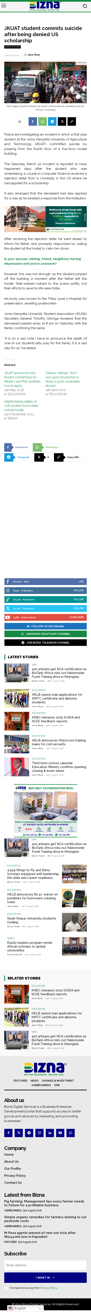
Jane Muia (34, 54)
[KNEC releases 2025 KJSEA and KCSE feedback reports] (16, 721)
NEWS (11, 938)
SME (34, 665)
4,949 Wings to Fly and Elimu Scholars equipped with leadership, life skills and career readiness (33, 874)
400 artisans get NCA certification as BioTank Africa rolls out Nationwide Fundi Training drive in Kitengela (59, 673)
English (20, 1308)
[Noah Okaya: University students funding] (74, 922)
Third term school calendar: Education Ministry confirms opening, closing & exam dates (59, 767)
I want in (43, 1277)
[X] (62, 121)
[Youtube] (60, 1133)
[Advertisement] (45, 526)
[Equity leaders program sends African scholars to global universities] (74, 946)
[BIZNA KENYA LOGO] (45, 6)
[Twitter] (19, 1133)
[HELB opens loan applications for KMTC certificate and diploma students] (16, 698)
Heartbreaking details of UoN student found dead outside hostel (21, 406)
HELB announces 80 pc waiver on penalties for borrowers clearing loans (32, 898)
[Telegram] (52, 121)
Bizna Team (38, 681)
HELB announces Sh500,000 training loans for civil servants (59, 742)
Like (81, 581)
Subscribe (77, 617)
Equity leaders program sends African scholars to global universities (29, 946)
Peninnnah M (14, 954)
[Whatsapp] (70, 1133)
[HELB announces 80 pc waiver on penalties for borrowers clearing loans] (74, 898)
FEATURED (10, 1242)
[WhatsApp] (42, 121)
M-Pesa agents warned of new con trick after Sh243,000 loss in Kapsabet (40, 1235)
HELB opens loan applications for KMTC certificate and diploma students (57, 698)
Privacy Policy (48, 1287)
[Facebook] (33, 121)
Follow (79, 590)
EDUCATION (12, 47)
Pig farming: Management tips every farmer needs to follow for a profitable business (44, 1203)
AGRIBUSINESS (13, 1210)
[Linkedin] (50, 1133)
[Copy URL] (72, 121)
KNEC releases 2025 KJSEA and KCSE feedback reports (56, 719)
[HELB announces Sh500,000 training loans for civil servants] (16, 744)
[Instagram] (39, 1133)
